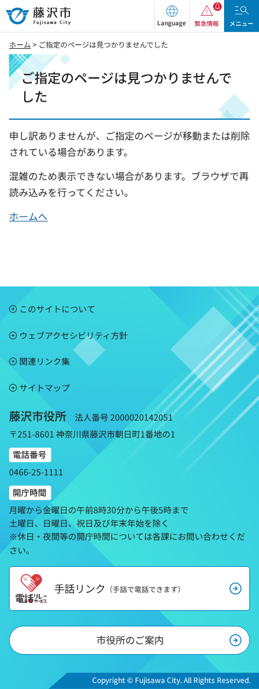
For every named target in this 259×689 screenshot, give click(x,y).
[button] (171, 16)
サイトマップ (44, 388)
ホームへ (28, 216)
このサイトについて (57, 309)
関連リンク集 (44, 361)
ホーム (20, 44)
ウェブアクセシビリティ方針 (73, 335)
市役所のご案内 (130, 639)
